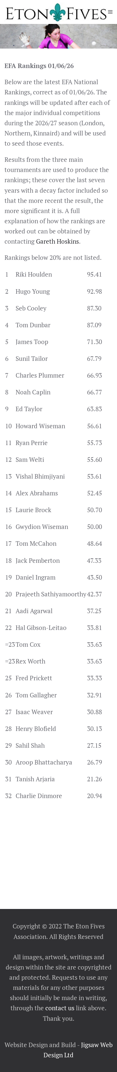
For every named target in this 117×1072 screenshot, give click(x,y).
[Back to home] (56, 12)
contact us (59, 1008)
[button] (110, 12)
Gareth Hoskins (57, 241)
